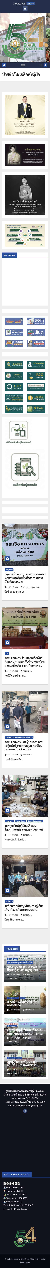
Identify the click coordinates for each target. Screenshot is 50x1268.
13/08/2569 (15, 1010)
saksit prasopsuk (31, 587)
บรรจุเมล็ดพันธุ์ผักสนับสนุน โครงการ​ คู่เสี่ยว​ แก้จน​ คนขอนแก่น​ (24, 827)
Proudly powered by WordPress (17, 1259)
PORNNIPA (27, 671)
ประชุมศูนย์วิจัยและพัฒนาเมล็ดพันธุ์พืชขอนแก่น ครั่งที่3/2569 (24, 1033)
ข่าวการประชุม (12, 1026)
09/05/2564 (13, 755)
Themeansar (25, 1262)
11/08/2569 (15, 1070)
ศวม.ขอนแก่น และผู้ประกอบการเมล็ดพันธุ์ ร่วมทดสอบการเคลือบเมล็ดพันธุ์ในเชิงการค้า (23, 745)
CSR (7, 653)
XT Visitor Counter (20, 1209)
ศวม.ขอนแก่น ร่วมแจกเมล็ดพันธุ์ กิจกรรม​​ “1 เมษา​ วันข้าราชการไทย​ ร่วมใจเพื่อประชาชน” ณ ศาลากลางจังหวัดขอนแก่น (25, 663)
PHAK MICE (9, 821)
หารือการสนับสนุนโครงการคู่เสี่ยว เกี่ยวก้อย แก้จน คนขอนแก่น (24, 907)
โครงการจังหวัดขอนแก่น (35, 821)
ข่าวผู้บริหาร (9, 569)
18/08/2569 (15, 974)
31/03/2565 (13, 671)
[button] (41, 65)
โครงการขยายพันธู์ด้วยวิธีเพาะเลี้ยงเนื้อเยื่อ (20, 962)
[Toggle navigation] (23, 65)
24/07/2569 (13, 587)
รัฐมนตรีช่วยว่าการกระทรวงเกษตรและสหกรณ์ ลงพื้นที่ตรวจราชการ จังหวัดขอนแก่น (25, 577)
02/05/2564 (13, 915)
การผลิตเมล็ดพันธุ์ (13, 998)
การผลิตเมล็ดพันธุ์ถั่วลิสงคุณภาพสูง (22, 1003)
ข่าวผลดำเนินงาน (20, 821)
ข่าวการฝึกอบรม (12, 959)
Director (27, 755)
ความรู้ (23, 998)
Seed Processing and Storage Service (19, 737)
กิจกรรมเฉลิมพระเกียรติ (14, 1058)
